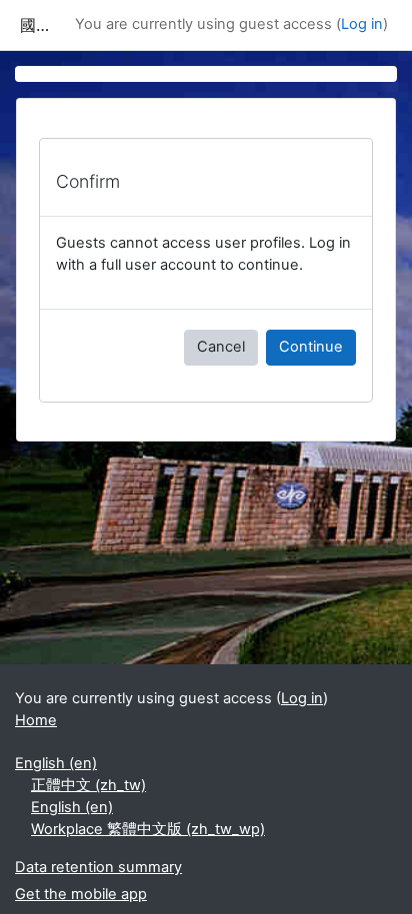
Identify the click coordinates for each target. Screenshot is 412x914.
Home (36, 720)
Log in (362, 24)
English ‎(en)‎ (56, 763)
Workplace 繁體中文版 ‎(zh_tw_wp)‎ (148, 829)
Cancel (221, 347)
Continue (311, 347)
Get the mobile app (81, 894)
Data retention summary (98, 867)
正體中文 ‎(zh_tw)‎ (88, 785)
